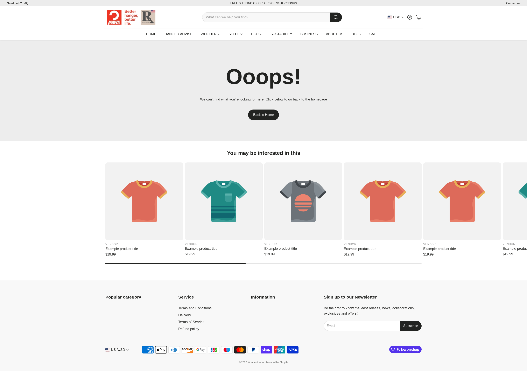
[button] (272, 17)
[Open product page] (144, 201)
